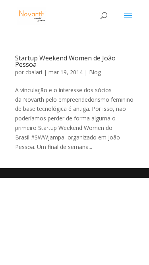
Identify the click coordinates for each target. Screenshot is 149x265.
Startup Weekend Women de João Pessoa (65, 61)
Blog (95, 72)
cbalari (33, 72)
